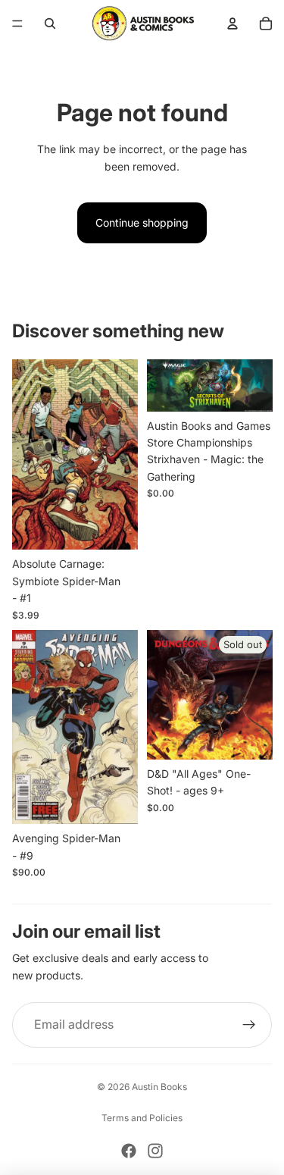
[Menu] (17, 23)
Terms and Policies (142, 1117)
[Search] (50, 23)
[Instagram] (155, 1151)
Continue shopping (142, 222)
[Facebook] (129, 1151)
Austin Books (159, 1086)
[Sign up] (249, 1025)
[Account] (232, 23)
